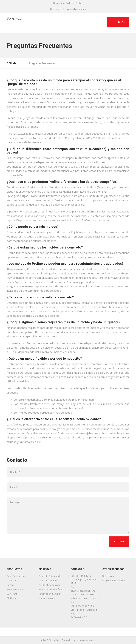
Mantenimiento (47, 598)
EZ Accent (12, 593)
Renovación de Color (50, 593)
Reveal (10, 584)
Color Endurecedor (17, 576)
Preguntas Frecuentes (74, 9)
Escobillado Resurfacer (51, 589)
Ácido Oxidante (15, 589)
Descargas (55, 9)
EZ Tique (11, 598)
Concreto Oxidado (48, 580)
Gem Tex (11, 580)
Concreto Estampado (50, 576)
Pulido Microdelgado (50, 584)
